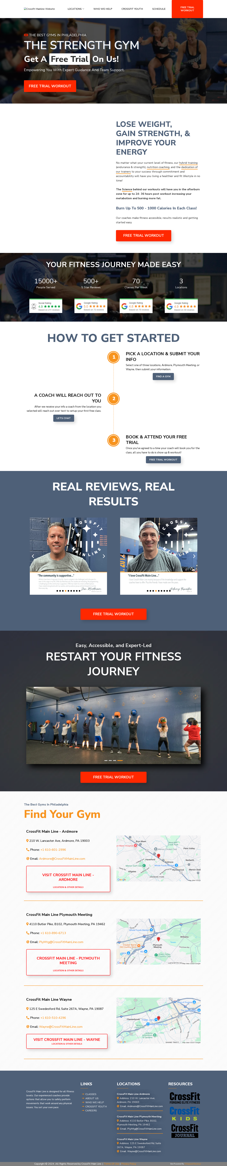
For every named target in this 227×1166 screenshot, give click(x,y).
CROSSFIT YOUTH (132, 9)
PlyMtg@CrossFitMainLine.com (61, 942)
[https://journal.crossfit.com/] (185, 1131)
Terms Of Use (111, 1164)
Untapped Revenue (192, 1164)
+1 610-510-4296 (53, 1018)
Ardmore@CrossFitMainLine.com (62, 859)
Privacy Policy (128, 1164)
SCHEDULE (159, 9)
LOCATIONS (75, 9)
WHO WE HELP (102, 9)
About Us (92, 1098)
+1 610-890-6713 (53, 933)
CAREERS (91, 1110)
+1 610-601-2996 (53, 850)
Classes (90, 1094)
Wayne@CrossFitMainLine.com (61, 1027)
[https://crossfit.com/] (185, 1098)
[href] (158, 858)
